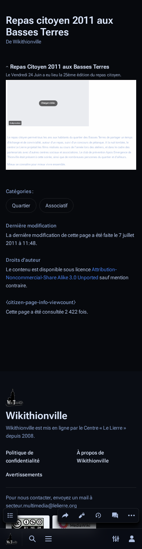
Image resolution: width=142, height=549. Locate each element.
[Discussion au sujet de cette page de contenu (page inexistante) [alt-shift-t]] (115, 515)
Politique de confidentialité (23, 457)
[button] (48, 103)
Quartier (21, 205)
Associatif (56, 205)
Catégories (18, 191)
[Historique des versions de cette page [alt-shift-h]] (98, 515)
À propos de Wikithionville (93, 457)
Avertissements (24, 474)
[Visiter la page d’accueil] (11, 538)
